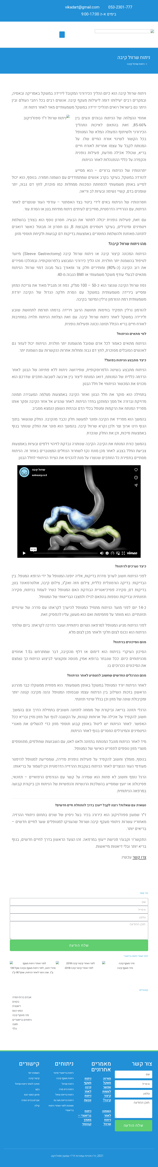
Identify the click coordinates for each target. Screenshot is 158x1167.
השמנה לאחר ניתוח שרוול (106, 1117)
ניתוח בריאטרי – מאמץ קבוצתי (84, 1117)
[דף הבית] (149, 64)
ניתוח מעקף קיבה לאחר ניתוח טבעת (87, 1089)
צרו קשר (139, 857)
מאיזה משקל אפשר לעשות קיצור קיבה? (106, 1089)
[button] (62, 34)
